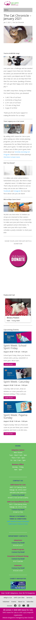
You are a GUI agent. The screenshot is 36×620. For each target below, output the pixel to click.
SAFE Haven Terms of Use (18, 524)
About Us (21, 602)
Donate (9, 606)
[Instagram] (19, 606)
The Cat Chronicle (18, 22)
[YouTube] (23, 606)
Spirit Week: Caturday (16, 381)
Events (13, 602)
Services (29, 597)
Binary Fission (13, 317)
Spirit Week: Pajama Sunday (15, 416)
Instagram (17, 191)
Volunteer (6, 602)
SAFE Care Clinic (19, 597)
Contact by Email (18, 543)
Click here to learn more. (12, 157)
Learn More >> (9, 364)
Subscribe (30, 602)
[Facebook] (15, 606)
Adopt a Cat (8, 597)
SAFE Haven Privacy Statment (18, 521)
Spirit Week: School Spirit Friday (15, 347)
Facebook (7, 191)
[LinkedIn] (28, 606)
